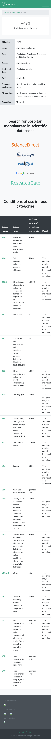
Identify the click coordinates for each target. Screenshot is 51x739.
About (22, 732)
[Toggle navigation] (45, 4)
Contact (29, 732)
